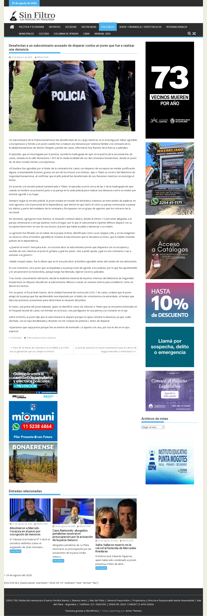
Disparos (52, 337)
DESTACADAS (89, 27)
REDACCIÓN (42, 57)
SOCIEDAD (70, 27)
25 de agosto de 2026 (108, 540)
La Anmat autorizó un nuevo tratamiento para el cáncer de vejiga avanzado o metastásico (105, 349)
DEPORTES (54, 27)
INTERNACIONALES (176, 27)
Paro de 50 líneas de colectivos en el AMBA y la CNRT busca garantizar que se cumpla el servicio (39, 349)
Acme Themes (134, 610)
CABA (86, 33)
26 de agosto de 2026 (65, 526)
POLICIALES (107, 27)
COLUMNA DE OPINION (66, 33)
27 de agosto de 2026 (22, 523)
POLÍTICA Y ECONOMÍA (31, 27)
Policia (30, 337)
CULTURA (44, 33)
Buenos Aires (40, 337)
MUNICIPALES (26, 33)
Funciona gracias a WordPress (82, 610)
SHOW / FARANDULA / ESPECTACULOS (140, 27)
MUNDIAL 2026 (102, 33)
